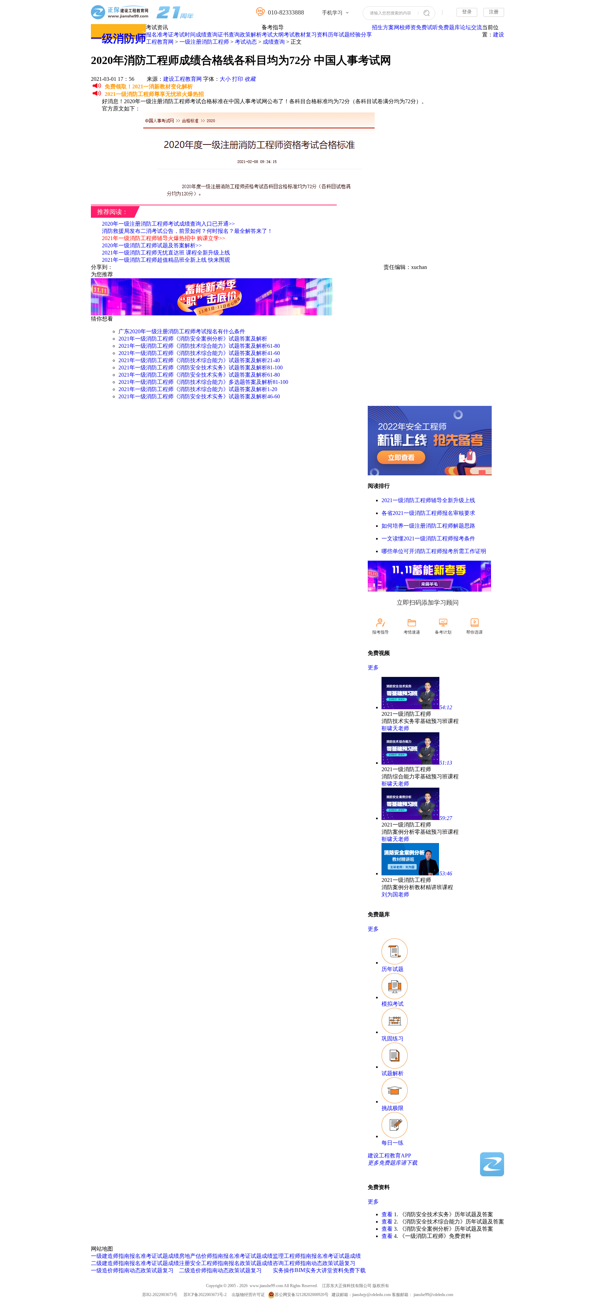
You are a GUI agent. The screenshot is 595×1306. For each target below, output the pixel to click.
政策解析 (251, 34)
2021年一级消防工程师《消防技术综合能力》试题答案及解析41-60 (199, 353)
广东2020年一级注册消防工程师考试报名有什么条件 (181, 331)
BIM (300, 1270)
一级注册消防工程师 (204, 42)
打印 (237, 79)
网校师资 (405, 27)
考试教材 (295, 34)
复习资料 (317, 34)
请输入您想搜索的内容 (390, 13)
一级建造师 (104, 1256)
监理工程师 (286, 1256)
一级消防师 (118, 38)
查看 (387, 1214)
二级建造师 (104, 1263)
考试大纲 (273, 34)
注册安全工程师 (198, 1263)
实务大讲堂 (319, 1270)
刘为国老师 (395, 894)
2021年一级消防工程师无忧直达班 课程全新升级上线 (166, 253)
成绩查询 (207, 34)
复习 (168, 1270)
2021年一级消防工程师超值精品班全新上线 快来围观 (166, 260)
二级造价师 (193, 1270)
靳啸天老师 (395, 728)
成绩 (173, 1256)
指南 (123, 1256)
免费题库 (449, 27)
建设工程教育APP (389, 1155)
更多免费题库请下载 (392, 1163)
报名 (151, 34)
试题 (162, 1256)
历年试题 (339, 34)
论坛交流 (471, 27)
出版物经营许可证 (248, 1294)
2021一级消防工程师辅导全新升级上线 (428, 500)
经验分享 (361, 34)
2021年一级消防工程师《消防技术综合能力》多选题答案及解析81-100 (203, 382)
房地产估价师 (195, 1256)
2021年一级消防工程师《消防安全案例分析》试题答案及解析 (192, 339)
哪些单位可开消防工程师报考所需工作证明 (434, 551)
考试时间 (185, 34)
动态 (134, 1270)
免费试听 (427, 27)
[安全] (430, 473)
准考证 (165, 34)
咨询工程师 (286, 1263)
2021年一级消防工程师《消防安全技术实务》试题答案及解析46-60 (199, 396)
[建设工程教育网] (142, 13)
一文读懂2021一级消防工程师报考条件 (428, 538)
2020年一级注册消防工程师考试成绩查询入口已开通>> (168, 224)
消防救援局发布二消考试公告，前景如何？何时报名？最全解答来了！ (187, 231)
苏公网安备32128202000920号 (301, 1294)
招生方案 (383, 27)
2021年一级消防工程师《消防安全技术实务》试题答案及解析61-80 (199, 375)
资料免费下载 (349, 1270)
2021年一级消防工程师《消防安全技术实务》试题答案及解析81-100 (200, 367)
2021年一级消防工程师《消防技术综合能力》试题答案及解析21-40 (199, 360)
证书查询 (229, 34)
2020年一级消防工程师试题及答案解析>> (152, 245)
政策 (146, 1270)
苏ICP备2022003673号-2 (205, 1294)
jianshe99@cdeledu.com (433, 1294)
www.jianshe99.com (266, 1285)
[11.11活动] (211, 313)
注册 (494, 11)
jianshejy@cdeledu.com (372, 1294)
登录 (467, 11)
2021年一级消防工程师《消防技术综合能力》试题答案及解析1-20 (197, 389)
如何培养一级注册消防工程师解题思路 (428, 526)
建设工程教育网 (182, 79)
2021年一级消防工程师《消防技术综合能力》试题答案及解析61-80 (199, 346)
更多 (373, 667)
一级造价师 (104, 1270)
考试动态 (246, 42)
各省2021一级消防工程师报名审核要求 (428, 513)
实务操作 (284, 1270)
